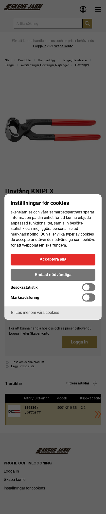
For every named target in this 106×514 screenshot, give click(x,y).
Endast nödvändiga (53, 274)
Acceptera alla (53, 259)
